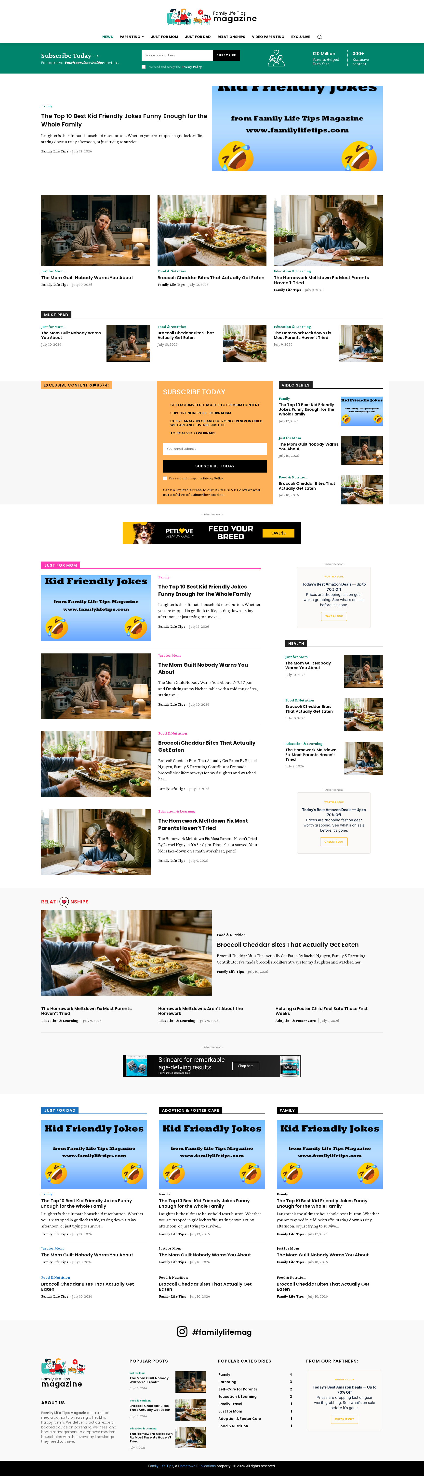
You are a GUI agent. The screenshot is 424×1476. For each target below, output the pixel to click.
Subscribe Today (215, 466)
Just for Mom (52, 271)
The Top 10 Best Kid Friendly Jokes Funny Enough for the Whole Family (306, 409)
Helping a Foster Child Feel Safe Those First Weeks (322, 1011)
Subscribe (226, 55)
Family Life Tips (54, 151)
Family (47, 106)
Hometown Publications (197, 1466)
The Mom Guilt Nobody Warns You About (87, 278)
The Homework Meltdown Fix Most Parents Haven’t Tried (321, 280)
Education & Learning (292, 271)
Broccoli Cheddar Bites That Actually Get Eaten (211, 278)
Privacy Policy (191, 67)
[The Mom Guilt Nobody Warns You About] (95, 230)
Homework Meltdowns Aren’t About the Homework (200, 1011)
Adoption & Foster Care (296, 1020)
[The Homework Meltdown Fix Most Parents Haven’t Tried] (328, 230)
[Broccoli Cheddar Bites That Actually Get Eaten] (212, 230)
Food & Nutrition (172, 271)
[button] (319, 37)
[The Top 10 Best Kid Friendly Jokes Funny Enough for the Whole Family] (297, 128)
